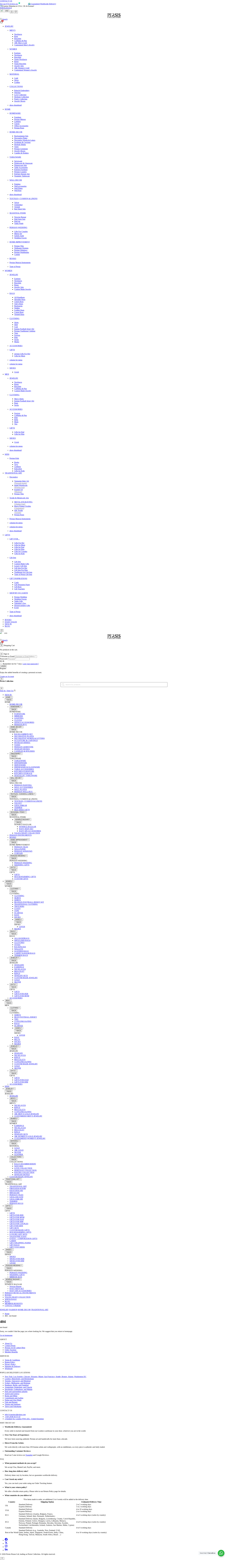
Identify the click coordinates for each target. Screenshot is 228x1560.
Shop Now (127, 1545)
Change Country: (114, 1541)
